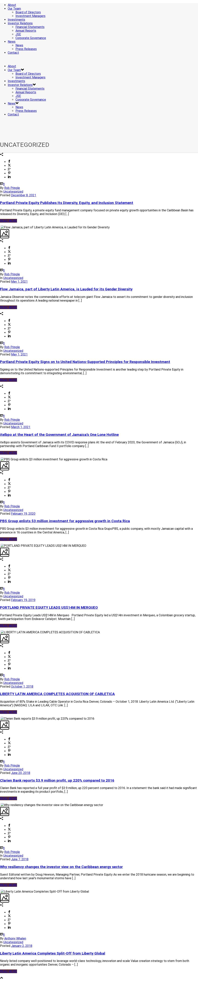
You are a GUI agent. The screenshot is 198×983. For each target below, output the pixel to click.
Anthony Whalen (15, 938)
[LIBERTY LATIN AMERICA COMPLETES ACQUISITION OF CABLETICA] (0, 632)
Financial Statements (29, 27)
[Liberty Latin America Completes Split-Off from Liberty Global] (0, 891)
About (12, 5)
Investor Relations (20, 23)
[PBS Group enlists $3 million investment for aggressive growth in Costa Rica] (0, 459)
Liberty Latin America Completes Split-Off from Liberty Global (52, 953)
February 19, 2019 (23, 600)
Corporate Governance (30, 38)
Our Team (14, 8)
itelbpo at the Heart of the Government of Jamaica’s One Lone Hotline (59, 435)
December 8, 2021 (23, 195)
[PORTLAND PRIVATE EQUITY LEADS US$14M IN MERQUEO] (0, 546)
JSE (18, 34)
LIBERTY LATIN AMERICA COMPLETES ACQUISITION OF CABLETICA (57, 694)
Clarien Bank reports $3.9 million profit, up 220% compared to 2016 (57, 780)
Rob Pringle (12, 188)
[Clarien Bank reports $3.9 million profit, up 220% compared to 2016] (0, 718)
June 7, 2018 (19, 859)
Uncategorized (13, 191)
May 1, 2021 (19, 281)
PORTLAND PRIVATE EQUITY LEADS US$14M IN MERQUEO (49, 607)
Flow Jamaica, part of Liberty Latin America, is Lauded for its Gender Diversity (66, 289)
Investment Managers (30, 16)
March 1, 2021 (20, 427)
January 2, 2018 (21, 946)
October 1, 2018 (22, 686)
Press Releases (26, 49)
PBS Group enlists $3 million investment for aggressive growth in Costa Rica (65, 521)
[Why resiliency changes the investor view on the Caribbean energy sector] (0, 805)
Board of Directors (28, 12)
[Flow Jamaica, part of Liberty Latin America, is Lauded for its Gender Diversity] (0, 227)
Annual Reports (25, 30)
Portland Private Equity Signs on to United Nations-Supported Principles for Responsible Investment (85, 362)
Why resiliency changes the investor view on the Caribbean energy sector (61, 867)
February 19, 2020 (23, 513)
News (11, 41)
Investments (16, 19)
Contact (13, 52)
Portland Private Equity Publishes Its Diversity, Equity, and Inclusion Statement (66, 203)
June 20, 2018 (20, 773)
